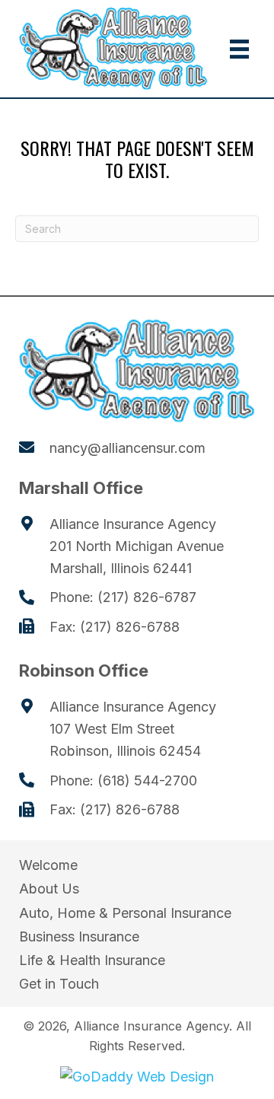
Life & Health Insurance (92, 960)
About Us (49, 889)
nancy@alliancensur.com (127, 448)
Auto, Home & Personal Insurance (125, 913)
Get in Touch (59, 984)
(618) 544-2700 (147, 780)
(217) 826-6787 (146, 597)
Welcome (48, 865)
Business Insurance (79, 937)
